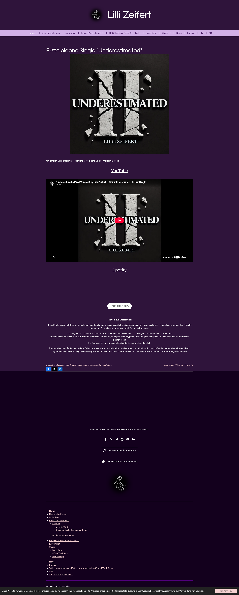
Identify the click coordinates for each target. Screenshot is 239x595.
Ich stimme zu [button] (226, 591)
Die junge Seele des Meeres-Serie (71, 530)
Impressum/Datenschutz (61, 574)
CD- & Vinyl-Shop (60, 553)
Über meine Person (58, 514)
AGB (51, 571)
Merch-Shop (58, 556)
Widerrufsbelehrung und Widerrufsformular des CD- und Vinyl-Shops (81, 568)
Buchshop (57, 550)
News (52, 561)
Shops (52, 547)
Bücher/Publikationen (59, 520)
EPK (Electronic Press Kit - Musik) (64, 540)
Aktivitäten (54, 517)
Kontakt (53, 565)
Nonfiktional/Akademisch (64, 535)
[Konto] (202, 33)
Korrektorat (54, 544)
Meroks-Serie (62, 527)
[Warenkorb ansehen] (210, 33)
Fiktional (56, 523)
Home (52, 511)
